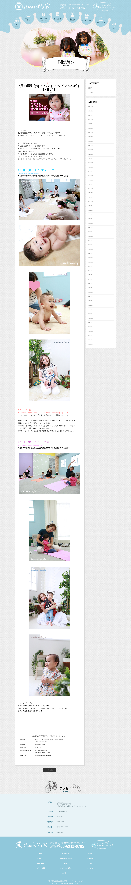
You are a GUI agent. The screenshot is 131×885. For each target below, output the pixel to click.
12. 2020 (90, 197)
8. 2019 (91, 223)
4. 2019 (91, 240)
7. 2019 (91, 227)
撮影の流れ (41, 863)
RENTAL (72, 19)
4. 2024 (91, 137)
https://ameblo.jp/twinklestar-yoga (30, 445)
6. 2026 (91, 106)
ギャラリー (65, 853)
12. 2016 (90, 339)
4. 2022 (91, 180)
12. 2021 (90, 184)
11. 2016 (90, 344)
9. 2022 (91, 163)
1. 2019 (91, 253)
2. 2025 (91, 119)
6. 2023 (91, 150)
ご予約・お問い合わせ (65, 858)
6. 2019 (91, 232)
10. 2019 (90, 214)
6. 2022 (91, 171)
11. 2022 (90, 158)
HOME (16, 25)
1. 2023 (91, 154)
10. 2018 (90, 262)
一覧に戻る (50, 770)
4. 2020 (91, 201)
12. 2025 (90, 111)
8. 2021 (91, 188)
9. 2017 (91, 314)
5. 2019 (91, 236)
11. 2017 (90, 305)
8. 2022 (91, 167)
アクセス (90, 868)
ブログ (90, 863)
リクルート (65, 873)
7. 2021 (91, 193)
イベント (90, 92)
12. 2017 (90, 301)
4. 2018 (91, 288)
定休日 (90, 88)
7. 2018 (91, 275)
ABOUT (28, 19)
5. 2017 (91, 331)
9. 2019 (91, 219)
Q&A (114, 29)
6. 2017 (91, 327)
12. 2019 (90, 206)
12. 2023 (90, 141)
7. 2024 (91, 128)
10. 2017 (90, 309)
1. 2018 (91, 296)
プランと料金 (41, 868)
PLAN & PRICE (57, 18)
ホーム (41, 853)
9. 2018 (91, 266)
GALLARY (101, 23)
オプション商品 (65, 868)
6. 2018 (91, 279)
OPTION (86, 21)
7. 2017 (91, 322)
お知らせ (90, 858)
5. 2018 (91, 283)
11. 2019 (90, 210)
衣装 (65, 863)
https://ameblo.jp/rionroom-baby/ (28, 173)
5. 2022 (91, 175)
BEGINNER (43, 19)
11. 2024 (90, 124)
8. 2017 (91, 318)
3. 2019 (91, 245)
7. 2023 (91, 145)
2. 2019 (91, 249)
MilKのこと (41, 858)
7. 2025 (91, 115)
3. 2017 (91, 335)
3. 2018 (91, 292)
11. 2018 (90, 257)
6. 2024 (91, 132)
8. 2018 (91, 270)
